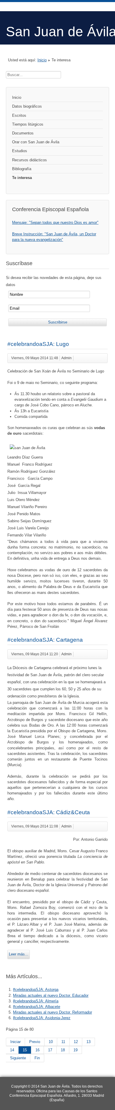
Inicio (42, 60)
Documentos (23, 133)
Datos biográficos (27, 106)
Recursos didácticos (29, 160)
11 (63, 1042)
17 (50, 1050)
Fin (37, 1058)
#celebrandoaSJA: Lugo (38, 344)
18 (63, 1050)
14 (12, 1050)
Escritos (19, 115)
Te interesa (22, 177)
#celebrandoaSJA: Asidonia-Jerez (41, 1018)
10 (51, 1042)
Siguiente (18, 1058)
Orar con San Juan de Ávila (35, 142)
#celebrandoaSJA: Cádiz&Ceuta (48, 812)
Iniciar (15, 1042)
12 (76, 1042)
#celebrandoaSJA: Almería (35, 1001)
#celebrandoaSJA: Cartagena (45, 640)
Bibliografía (21, 169)
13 (88, 1042)
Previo (34, 1042)
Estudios (19, 151)
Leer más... (18, 954)
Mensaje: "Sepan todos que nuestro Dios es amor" (55, 222)
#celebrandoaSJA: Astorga (35, 989)
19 (75, 1050)
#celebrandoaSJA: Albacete (36, 1006)
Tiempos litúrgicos (27, 124)
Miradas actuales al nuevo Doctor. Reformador (52, 1012)
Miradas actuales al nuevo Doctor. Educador (50, 995)
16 (37, 1050)
